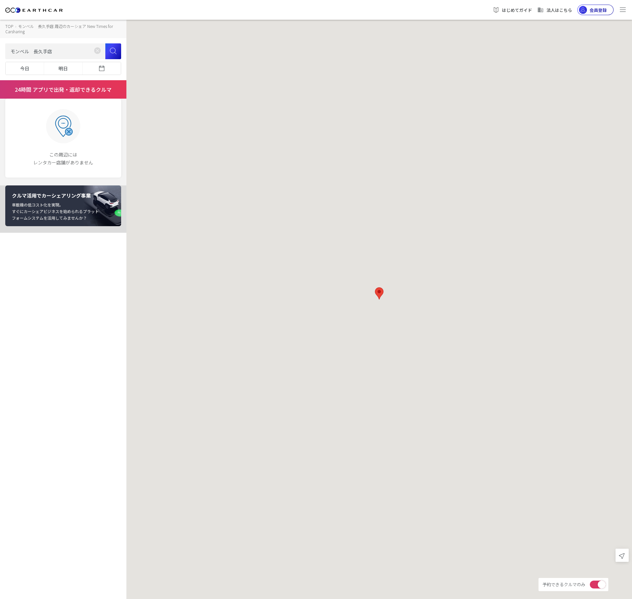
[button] (379, 293)
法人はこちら (559, 10)
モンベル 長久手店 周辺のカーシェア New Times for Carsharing (59, 28)
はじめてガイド (517, 10)
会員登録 (598, 10)
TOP (9, 26)
